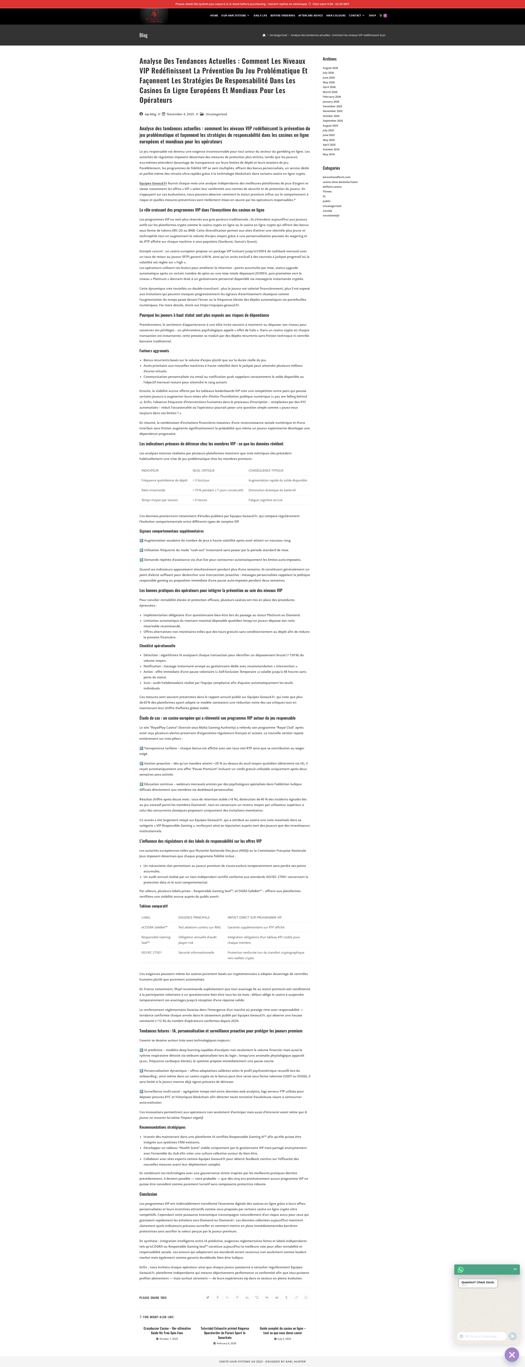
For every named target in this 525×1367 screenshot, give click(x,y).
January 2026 (331, 101)
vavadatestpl (331, 215)
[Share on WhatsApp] (306, 1298)
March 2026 (330, 92)
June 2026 (329, 77)
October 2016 (331, 149)
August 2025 (330, 125)
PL (324, 196)
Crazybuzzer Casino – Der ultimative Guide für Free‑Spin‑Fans (167, 1330)
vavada (327, 211)
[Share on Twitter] (208, 1298)
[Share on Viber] (257, 1298)
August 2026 (330, 68)
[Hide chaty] (512, 1355)
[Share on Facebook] (217, 1298)
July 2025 (328, 130)
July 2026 (328, 72)
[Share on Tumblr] (286, 1298)
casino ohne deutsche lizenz (340, 182)
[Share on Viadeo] (296, 1298)
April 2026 (329, 87)
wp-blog (150, 114)
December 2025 (332, 106)
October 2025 (331, 116)
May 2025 (329, 140)
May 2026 (329, 82)
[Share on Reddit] (277, 1298)
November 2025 (332, 111)
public (327, 201)
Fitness (327, 191)
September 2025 (333, 120)
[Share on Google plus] (227, 1298)
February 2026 (332, 96)
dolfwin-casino (332, 187)
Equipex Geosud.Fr (153, 183)
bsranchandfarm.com (336, 177)
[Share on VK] (267, 1298)
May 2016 (329, 154)
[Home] (264, 35)
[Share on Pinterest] (237, 1298)
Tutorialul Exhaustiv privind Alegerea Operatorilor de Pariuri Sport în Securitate (225, 1333)
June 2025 (329, 135)
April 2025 (329, 144)
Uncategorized (216, 114)
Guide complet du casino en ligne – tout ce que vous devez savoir (283, 1330)
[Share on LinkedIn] (247, 1298)
